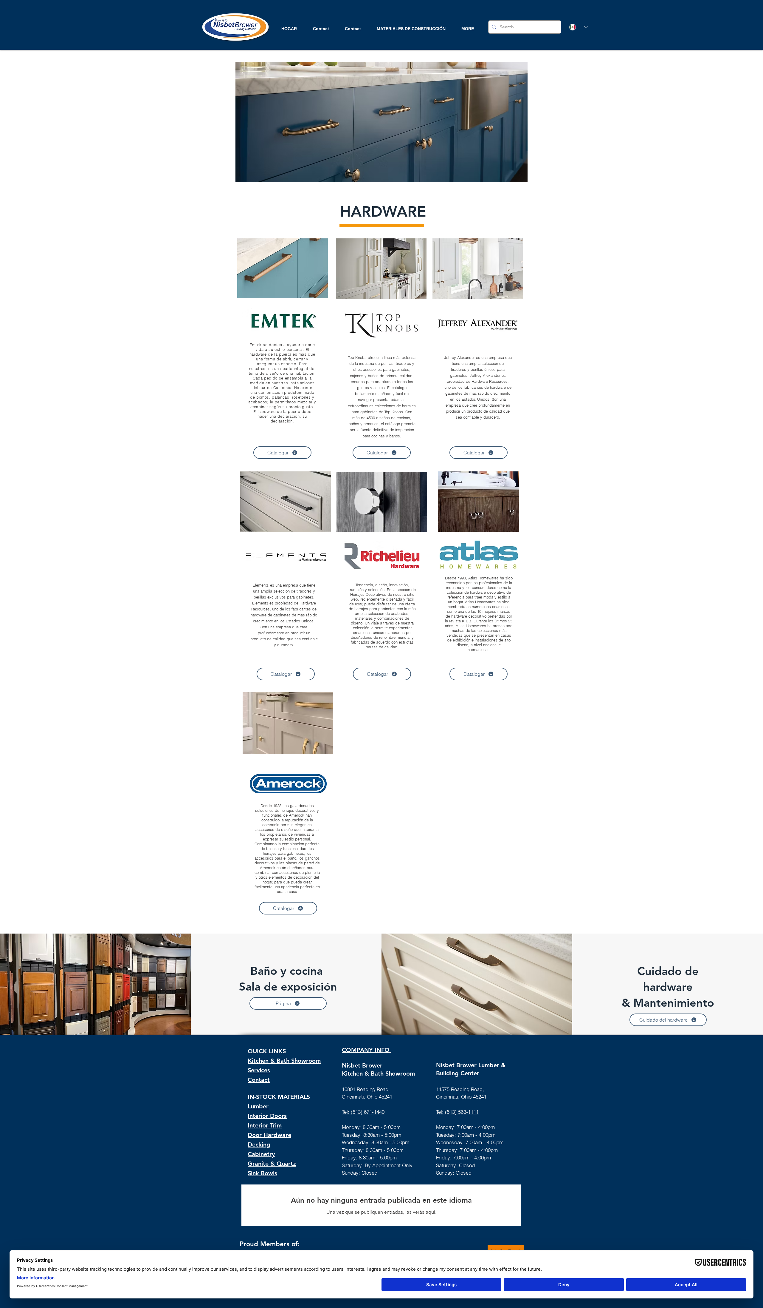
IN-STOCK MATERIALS (279, 1096)
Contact (259, 1079)
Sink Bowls (262, 1173)
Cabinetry (261, 1154)
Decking (259, 1144)
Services (259, 1070)
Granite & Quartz (272, 1163)
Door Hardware (269, 1135)
